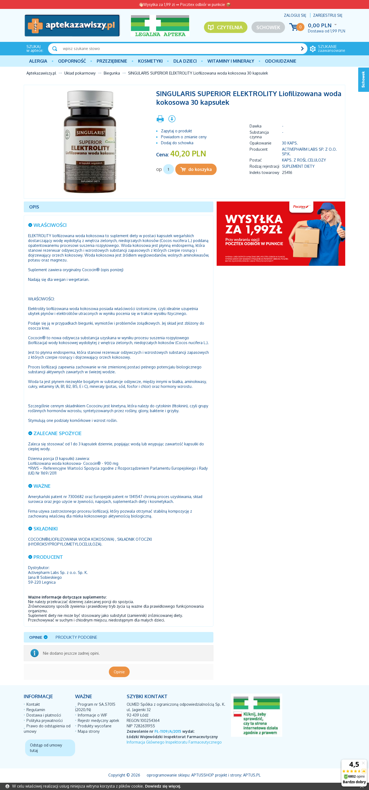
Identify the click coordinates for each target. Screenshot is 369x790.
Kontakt (33, 704)
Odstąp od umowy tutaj (46, 748)
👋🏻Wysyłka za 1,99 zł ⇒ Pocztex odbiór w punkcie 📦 (185, 4)
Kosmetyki (150, 61)
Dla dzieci (185, 61)
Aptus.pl (252, 775)
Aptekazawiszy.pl (41, 73)
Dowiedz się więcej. (163, 786)
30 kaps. (290, 143)
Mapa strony (89, 731)
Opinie (119, 672)
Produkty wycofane (95, 726)
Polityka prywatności (44, 720)
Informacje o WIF (92, 715)
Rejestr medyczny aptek (98, 720)
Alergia (38, 61)
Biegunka (112, 73)
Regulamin (35, 709)
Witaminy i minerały (230, 61)
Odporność (72, 61)
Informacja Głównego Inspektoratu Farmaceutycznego (174, 742)
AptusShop (202, 775)
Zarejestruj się (328, 15)
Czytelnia (230, 27)
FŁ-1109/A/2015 (168, 731)
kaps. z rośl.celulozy (304, 160)
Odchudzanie (280, 61)
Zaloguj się (295, 15)
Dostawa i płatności (43, 715)
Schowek (268, 27)
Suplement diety (298, 166)
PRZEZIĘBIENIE (112, 61)
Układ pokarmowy (80, 73)
